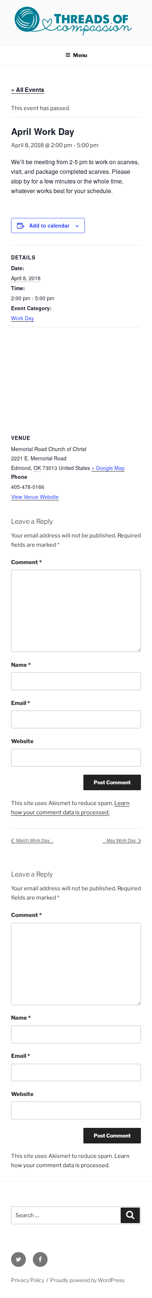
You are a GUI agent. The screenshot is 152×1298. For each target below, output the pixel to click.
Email (20, 703)
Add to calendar (49, 225)
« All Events (27, 89)
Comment (26, 562)
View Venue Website (35, 496)
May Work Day (122, 840)
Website (22, 741)
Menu (80, 55)
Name (21, 665)
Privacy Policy (27, 1280)
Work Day (22, 318)
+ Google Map (108, 467)
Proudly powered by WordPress (87, 1280)
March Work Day (32, 840)
